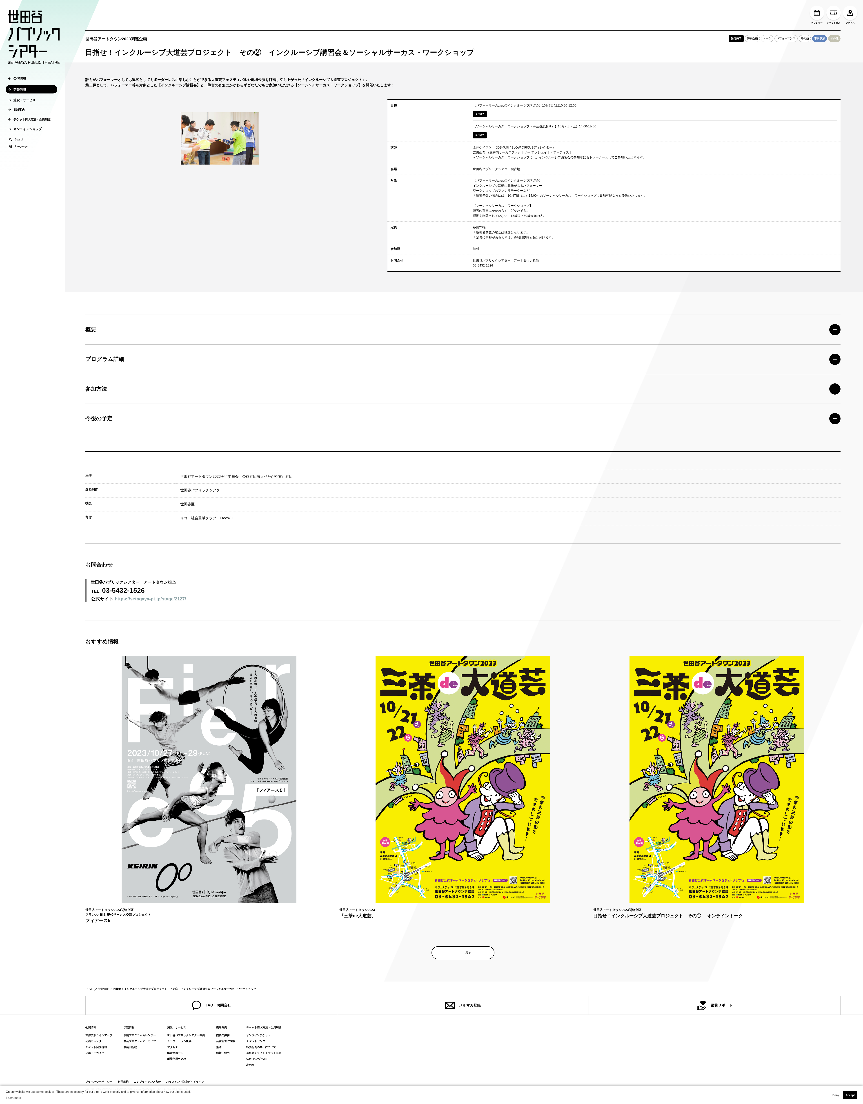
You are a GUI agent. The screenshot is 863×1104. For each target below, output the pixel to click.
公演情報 (19, 78)
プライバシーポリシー (98, 1081)
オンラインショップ (27, 129)
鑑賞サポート (721, 1005)
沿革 (219, 1047)
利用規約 (123, 1081)
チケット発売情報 (96, 1047)
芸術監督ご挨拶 (225, 1041)
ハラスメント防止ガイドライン (185, 1081)
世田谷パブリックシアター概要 (186, 1035)
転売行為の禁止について (261, 1047)
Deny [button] (835, 1095)
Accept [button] (850, 1095)
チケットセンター (257, 1041)
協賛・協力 (223, 1053)
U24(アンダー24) (256, 1058)
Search (19, 139)
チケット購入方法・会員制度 (31, 119)
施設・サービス (24, 100)
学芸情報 (19, 89)
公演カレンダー (94, 1041)
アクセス (850, 23)
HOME (89, 989)
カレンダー (817, 23)
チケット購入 (833, 23)
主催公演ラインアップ (98, 1035)
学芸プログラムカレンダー (140, 1035)
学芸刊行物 (130, 1047)
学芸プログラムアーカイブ (140, 1041)
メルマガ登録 (470, 1005)
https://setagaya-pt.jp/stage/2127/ (150, 598)
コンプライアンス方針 (147, 1081)
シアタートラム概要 (179, 1041)
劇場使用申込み (176, 1058)
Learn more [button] (13, 1098)
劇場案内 (19, 109)
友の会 (250, 1064)
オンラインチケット (258, 1035)
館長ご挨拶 (223, 1035)
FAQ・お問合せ (218, 1005)
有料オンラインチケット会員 (263, 1053)
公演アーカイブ (94, 1053)
